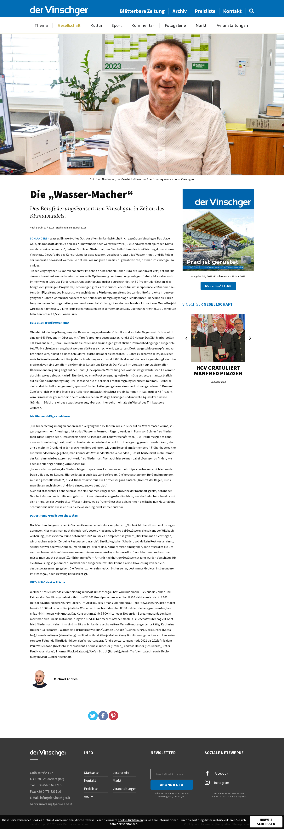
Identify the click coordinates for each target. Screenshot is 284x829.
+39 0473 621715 (49, 785)
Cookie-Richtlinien (130, 820)
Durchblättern (218, 286)
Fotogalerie (175, 25)
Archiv (180, 11)
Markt (201, 25)
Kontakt (232, 11)
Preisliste (205, 11)
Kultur (96, 25)
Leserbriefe (121, 772)
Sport (116, 25)
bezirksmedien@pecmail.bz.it (51, 804)
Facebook (220, 773)
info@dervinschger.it (55, 797)
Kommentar (143, 25)
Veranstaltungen (232, 25)
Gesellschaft (69, 25)
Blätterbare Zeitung (142, 11)
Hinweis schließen (266, 822)
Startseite (91, 772)
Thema (41, 25)
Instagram (221, 782)
